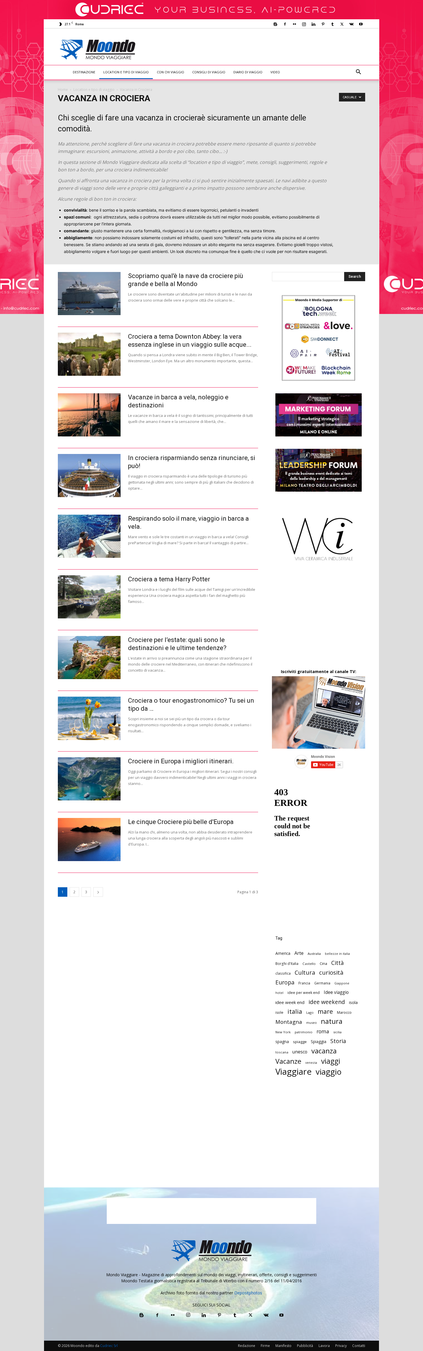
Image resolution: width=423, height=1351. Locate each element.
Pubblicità (305, 1345)
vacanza (324, 1051)
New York (283, 1032)
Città (337, 963)
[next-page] (98, 892)
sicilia (337, 1032)
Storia (338, 1041)
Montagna (288, 1022)
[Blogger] (275, 24)
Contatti (358, 1345)
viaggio (329, 1072)
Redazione (246, 1345)
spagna (282, 1041)
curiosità (331, 972)
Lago (310, 1012)
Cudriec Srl (108, 1345)
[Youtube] (361, 24)
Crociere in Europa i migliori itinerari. (181, 761)
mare (325, 1011)
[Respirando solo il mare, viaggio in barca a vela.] (89, 536)
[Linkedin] (313, 24)
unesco (299, 1052)
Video (275, 72)
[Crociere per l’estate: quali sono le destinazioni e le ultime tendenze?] (89, 657)
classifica (283, 973)
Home (63, 89)
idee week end (289, 1002)
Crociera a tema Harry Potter (169, 579)
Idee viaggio (336, 992)
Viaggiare (293, 1072)
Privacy (341, 1345)
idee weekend (326, 1002)
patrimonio (304, 1032)
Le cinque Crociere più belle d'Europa (181, 821)
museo (311, 1022)
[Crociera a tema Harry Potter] (89, 596)
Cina (323, 963)
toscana (281, 1052)
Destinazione (84, 72)
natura (331, 1021)
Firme (265, 1345)
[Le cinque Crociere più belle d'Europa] (89, 839)
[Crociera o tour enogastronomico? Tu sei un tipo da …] (89, 718)
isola (353, 1002)
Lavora (324, 1345)
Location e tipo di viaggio (126, 72)
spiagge (300, 1041)
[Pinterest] (323, 24)
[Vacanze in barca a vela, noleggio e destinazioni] (89, 414)
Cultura (305, 972)
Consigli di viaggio (208, 72)
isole (279, 1012)
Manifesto (283, 1345)
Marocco (344, 1012)
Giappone (341, 983)
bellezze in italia (337, 954)
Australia (314, 953)
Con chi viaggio (170, 72)
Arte (299, 953)
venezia (311, 1063)
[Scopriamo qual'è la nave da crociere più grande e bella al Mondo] (89, 293)
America (282, 953)
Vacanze (288, 1061)
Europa (284, 982)
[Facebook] (285, 24)
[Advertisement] (259, 49)
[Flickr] (294, 24)
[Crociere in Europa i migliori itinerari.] (89, 778)
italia (294, 1011)
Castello (309, 963)
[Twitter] (342, 24)
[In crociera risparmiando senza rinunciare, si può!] (89, 475)
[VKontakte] (351, 24)
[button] (358, 72)
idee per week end (303, 992)
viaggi (330, 1061)
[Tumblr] (332, 24)
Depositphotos (248, 1293)
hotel (279, 993)
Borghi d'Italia (286, 963)
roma (323, 1031)
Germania (322, 983)
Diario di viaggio (247, 72)
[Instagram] (304, 24)
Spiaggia (318, 1041)
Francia (304, 983)
